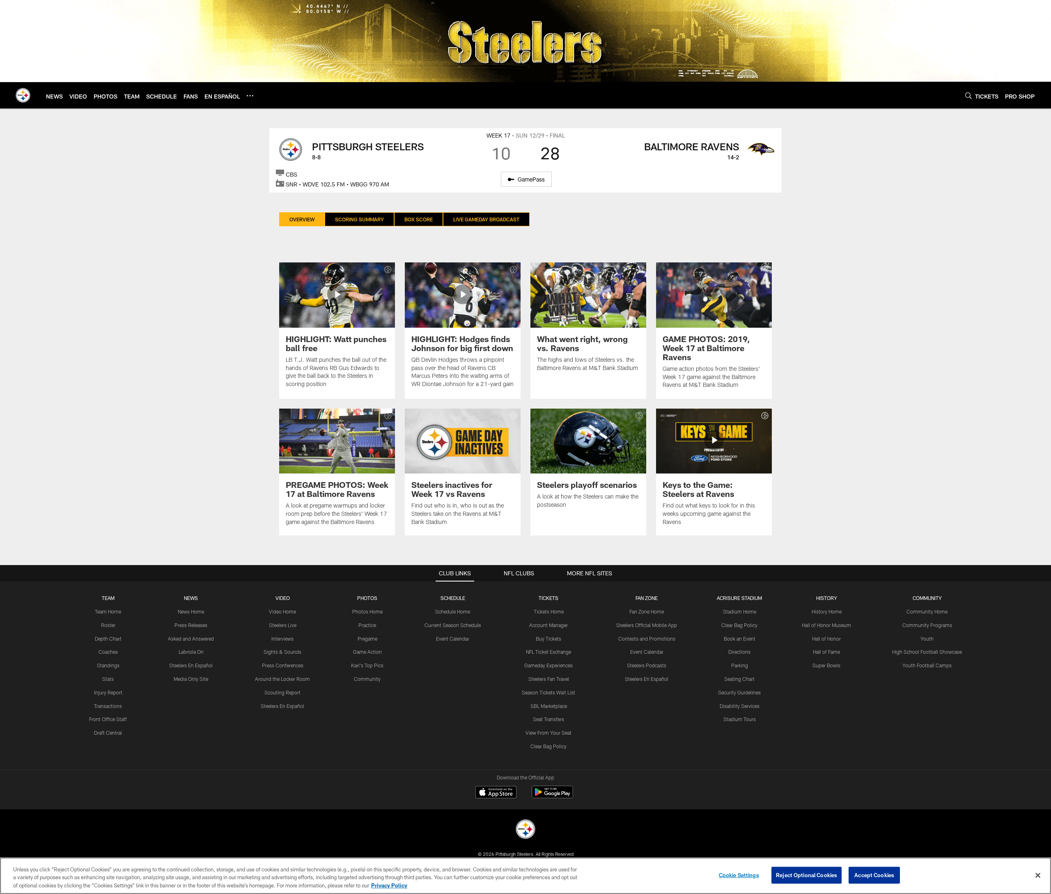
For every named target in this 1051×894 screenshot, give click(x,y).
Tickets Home (549, 611)
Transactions (108, 706)
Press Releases (190, 625)
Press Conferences (282, 665)
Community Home (927, 611)
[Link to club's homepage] (23, 95)
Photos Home (367, 611)
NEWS (191, 598)
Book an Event (739, 638)
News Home (191, 611)
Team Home (108, 611)
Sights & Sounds (282, 652)
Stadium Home (739, 611)
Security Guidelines (739, 692)
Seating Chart (739, 679)
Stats (108, 679)
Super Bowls (826, 665)
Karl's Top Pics (367, 665)
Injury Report (108, 692)
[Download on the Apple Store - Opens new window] (496, 793)
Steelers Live (282, 625)
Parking (739, 665)
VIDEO (282, 598)
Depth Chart (108, 638)
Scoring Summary (359, 219)
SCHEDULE (453, 598)
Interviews (282, 638)
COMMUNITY (927, 598)
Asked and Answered (191, 638)
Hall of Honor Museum (826, 625)
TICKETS (548, 598)
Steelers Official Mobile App (646, 625)
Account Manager (548, 625)
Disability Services (740, 706)
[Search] (968, 95)
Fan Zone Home (646, 611)
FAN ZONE (647, 598)
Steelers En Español (191, 665)
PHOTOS (367, 598)
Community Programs (927, 625)
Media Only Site (191, 679)
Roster (108, 625)
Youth (927, 638)
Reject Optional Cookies (806, 874)
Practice (367, 625)
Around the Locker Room (282, 679)
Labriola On (191, 652)
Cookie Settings (739, 874)
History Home (827, 611)
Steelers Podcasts (646, 665)
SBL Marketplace (548, 706)
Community (367, 679)
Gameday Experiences (548, 665)
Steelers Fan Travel (548, 679)
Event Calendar (452, 638)
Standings (108, 665)
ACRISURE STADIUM (739, 598)
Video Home (282, 611)
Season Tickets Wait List (548, 692)
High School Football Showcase (927, 652)
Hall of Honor (826, 638)
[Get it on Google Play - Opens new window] (552, 796)
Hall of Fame (826, 652)
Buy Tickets (548, 638)
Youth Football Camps (927, 665)
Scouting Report (282, 692)
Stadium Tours (739, 719)
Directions (739, 652)
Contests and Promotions (646, 638)
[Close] (1038, 875)
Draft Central (108, 732)
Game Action (367, 652)
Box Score (418, 219)
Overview (301, 219)
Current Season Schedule (453, 625)
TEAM (108, 598)
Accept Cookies (874, 874)
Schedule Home (452, 611)
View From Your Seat (548, 732)
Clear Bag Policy (548, 746)
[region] (525, 875)
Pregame (367, 638)
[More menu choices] (250, 95)
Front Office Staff (108, 719)
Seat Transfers (548, 719)
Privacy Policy (389, 885)
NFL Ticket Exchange (548, 652)
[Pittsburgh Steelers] (525, 830)
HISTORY (826, 598)
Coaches (108, 652)
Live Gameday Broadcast (486, 219)
